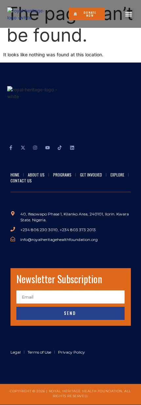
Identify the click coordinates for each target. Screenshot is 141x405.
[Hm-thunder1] (84, 147)
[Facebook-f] (10, 147)
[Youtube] (47, 147)
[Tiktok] (59, 147)
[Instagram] (35, 147)
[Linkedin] (71, 147)
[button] (128, 14)
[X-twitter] (23, 147)
